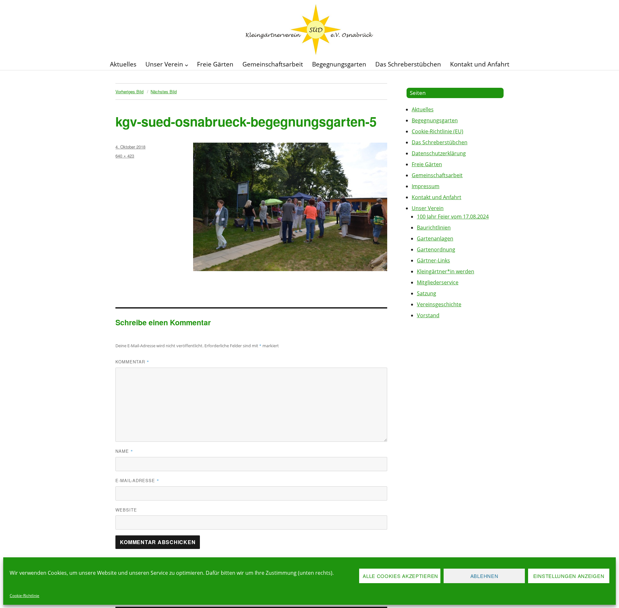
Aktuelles (123, 64)
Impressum (425, 186)
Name (124, 451)
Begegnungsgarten (339, 64)
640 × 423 (124, 156)
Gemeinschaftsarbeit (272, 64)
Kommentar (132, 362)
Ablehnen (484, 576)
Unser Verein (164, 64)
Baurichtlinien (434, 227)
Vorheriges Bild (129, 91)
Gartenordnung (436, 249)
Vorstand (428, 315)
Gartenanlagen (435, 238)
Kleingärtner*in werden (445, 271)
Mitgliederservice (437, 282)
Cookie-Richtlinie (24, 595)
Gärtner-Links (433, 260)
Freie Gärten (215, 64)
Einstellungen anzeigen (568, 576)
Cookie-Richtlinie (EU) (437, 131)
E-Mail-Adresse (137, 480)
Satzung (426, 293)
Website (126, 510)
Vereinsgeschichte (439, 304)
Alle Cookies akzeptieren (400, 576)
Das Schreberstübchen (408, 64)
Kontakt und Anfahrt (479, 64)
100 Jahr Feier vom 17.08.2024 (453, 216)
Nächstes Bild (164, 91)
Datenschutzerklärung (439, 153)
